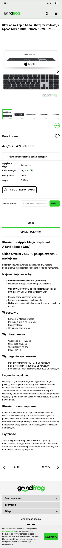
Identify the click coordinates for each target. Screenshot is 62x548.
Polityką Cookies (9, 531)
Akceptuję (51, 537)
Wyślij (54, 203)
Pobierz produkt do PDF (22, 190)
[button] (56, 3)
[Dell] (57, 125)
